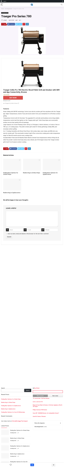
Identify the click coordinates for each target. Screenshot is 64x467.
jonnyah (5, 20)
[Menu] (2, 4)
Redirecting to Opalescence (11, 192)
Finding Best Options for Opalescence (50, 173)
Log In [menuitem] (4, 1)
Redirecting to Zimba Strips (31, 173)
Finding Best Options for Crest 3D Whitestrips (13, 412)
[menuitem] (1, 1)
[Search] (61, 4)
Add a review (32, 465)
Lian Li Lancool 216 (38, 401)
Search (3, 388)
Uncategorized (8, 8)
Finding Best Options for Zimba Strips (10, 173)
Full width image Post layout (20, 421)
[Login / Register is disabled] (53, 465)
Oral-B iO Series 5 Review (39, 416)
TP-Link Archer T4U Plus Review (41, 398)
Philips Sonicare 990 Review (40, 409)
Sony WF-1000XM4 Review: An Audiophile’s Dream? (46, 413)
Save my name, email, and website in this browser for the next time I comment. (28, 233)
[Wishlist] (11, 465)
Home (2, 8)
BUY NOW (13, 98)
